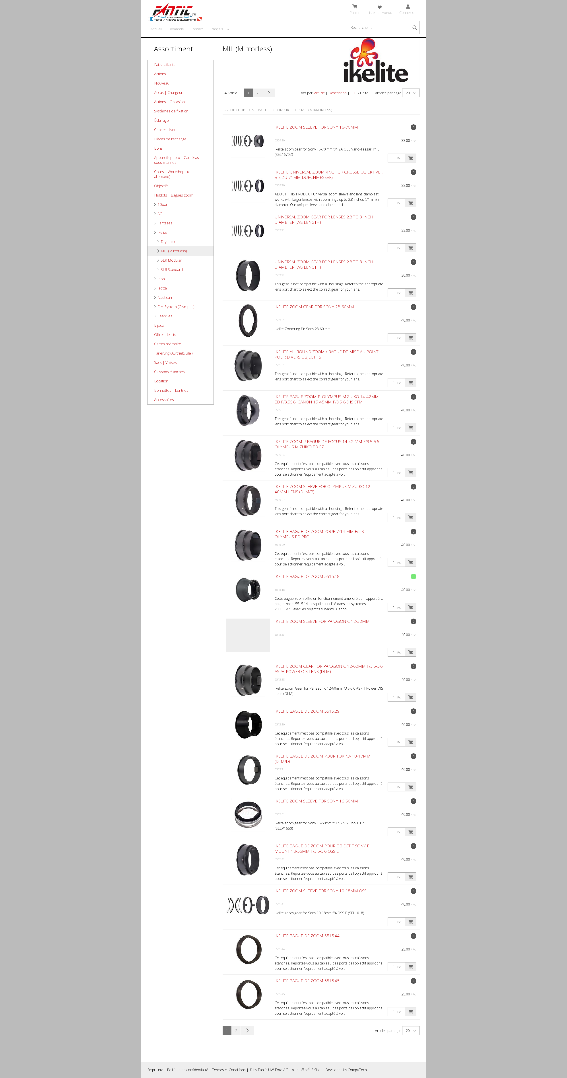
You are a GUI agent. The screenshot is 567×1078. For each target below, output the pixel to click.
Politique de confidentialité (187, 1069)
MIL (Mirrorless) (174, 250)
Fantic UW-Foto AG (273, 1069)
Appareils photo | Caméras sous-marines (176, 160)
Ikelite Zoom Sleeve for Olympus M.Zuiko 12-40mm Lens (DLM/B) (323, 489)
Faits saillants (164, 64)
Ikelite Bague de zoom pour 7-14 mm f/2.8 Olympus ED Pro (319, 534)
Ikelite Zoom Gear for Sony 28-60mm (314, 307)
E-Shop (229, 110)
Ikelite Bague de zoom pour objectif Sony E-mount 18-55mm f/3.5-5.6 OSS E (323, 848)
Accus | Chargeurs (169, 92)
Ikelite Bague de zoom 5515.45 (307, 981)
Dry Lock (168, 241)
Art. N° (319, 93)
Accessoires (164, 399)
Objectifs (161, 185)
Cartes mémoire (167, 343)
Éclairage (161, 120)
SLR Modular (171, 260)
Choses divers (165, 129)
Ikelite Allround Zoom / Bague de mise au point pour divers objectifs (327, 354)
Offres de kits (165, 334)
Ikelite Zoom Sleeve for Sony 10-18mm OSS (321, 891)
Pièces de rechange (170, 138)
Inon (161, 278)
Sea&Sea (165, 315)
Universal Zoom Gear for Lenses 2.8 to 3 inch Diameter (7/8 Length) (324, 219)
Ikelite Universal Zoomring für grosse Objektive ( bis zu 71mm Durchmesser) (329, 174)
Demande (176, 29)
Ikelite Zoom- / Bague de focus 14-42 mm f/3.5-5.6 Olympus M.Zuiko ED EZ (327, 444)
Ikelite (162, 232)
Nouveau (161, 83)
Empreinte (155, 1069)
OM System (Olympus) (175, 306)
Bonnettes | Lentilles (171, 390)
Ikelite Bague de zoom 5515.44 (307, 936)
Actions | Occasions (170, 101)
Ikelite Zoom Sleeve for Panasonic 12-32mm (322, 621)
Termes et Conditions (229, 1069)
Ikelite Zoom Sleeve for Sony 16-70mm (316, 127)
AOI (160, 213)
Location (161, 381)
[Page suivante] (268, 93)
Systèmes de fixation (171, 111)
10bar (162, 204)
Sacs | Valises (165, 362)
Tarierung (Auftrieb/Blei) (173, 353)
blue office (301, 1069)
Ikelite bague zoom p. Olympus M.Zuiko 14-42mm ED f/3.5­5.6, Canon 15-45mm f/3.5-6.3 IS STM (327, 399)
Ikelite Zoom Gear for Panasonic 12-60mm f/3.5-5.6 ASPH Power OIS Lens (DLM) (329, 668)
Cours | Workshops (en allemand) (173, 174)
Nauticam (165, 297)
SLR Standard (172, 269)
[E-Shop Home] (175, 10)
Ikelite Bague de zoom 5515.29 (307, 711)
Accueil (156, 29)
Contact (196, 29)
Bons (158, 148)
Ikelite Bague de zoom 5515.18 (307, 576)
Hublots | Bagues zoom (173, 195)
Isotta (162, 288)
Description (337, 93)
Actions (160, 73)
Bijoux (159, 325)
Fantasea (165, 223)
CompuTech (357, 1069)
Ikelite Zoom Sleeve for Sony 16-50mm (316, 801)
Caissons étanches (169, 371)
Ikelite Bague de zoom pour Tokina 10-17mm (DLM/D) (323, 758)
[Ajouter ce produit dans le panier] (410, 158)
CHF (353, 93)
